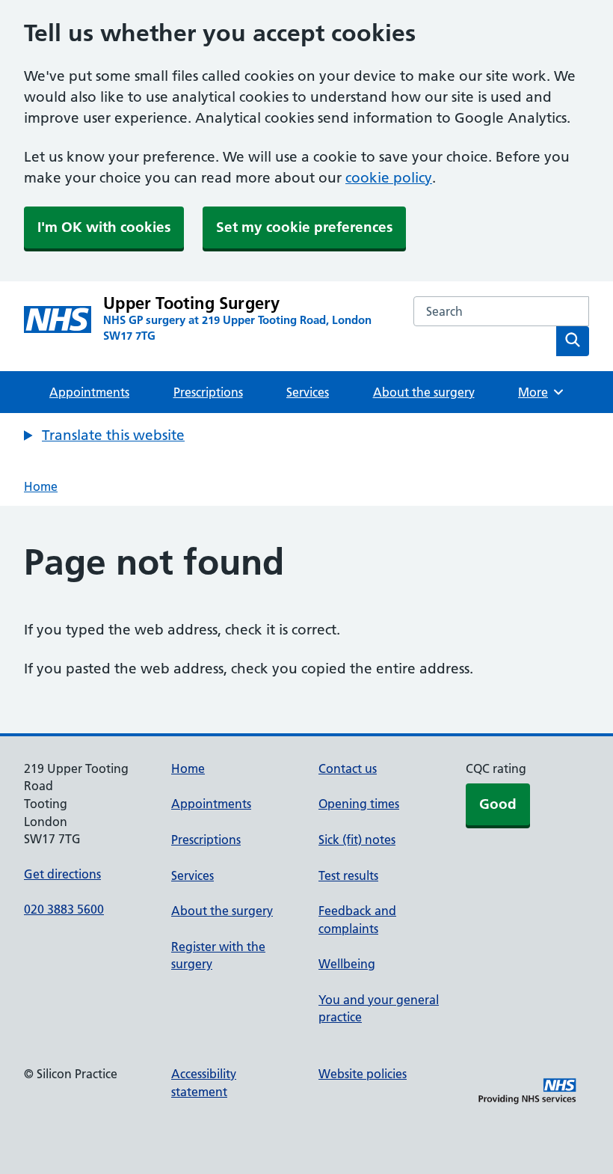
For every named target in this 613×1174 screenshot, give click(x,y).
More (538, 392)
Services (307, 392)
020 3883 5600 (64, 909)
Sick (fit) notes (356, 839)
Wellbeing (346, 963)
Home (41, 486)
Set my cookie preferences (304, 227)
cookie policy (388, 177)
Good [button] (498, 804)
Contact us (347, 768)
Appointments (89, 392)
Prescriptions (208, 392)
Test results (348, 875)
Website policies (362, 1073)
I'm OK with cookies (103, 227)
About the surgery (424, 392)
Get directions (62, 873)
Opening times (358, 803)
